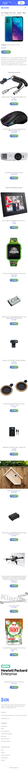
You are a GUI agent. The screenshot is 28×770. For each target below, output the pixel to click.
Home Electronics (11, 44)
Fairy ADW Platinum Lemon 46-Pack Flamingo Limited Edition (14, 648)
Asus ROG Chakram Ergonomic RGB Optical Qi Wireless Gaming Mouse (14, 129)
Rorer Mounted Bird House (14, 490)
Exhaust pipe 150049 (14, 606)
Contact (3, 752)
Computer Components (6, 733)
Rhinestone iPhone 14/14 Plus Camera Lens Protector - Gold (14, 404)
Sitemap (3, 760)
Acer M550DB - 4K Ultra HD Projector (14, 172)
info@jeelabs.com (5, 718)
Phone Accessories (5, 741)
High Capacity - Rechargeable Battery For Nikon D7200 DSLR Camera (14, 533)
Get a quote (21, 3)
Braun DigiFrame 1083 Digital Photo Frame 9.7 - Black (14, 221)
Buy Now (6, 52)
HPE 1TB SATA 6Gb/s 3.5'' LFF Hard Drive (14, 682)
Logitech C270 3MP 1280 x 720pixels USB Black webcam (14, 361)
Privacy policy (4, 757)
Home (2, 15)
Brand (2, 728)
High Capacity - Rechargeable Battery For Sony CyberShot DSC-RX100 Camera (14, 317)
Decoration (3, 736)
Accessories (4, 726)
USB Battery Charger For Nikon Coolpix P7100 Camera (14, 448)
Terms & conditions (5, 755)
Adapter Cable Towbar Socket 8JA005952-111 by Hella (14, 97)
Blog (2, 750)
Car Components (5, 731)
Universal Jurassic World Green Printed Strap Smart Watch (14, 274)
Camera (18, 44)
